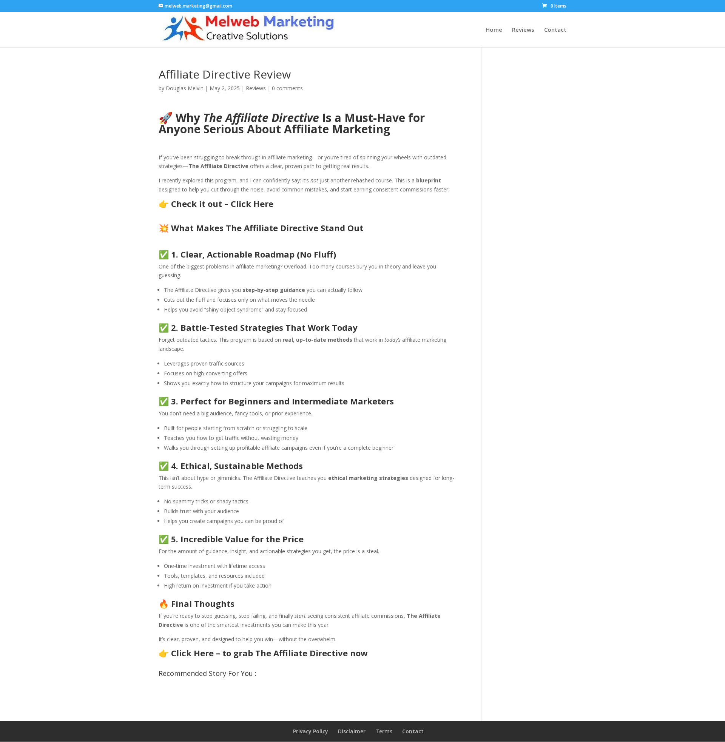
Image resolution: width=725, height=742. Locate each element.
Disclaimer (352, 731)
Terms (383, 731)
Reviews (523, 30)
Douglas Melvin (185, 88)
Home (494, 30)
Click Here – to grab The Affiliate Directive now (269, 653)
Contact (555, 30)
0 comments (287, 88)
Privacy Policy (310, 731)
